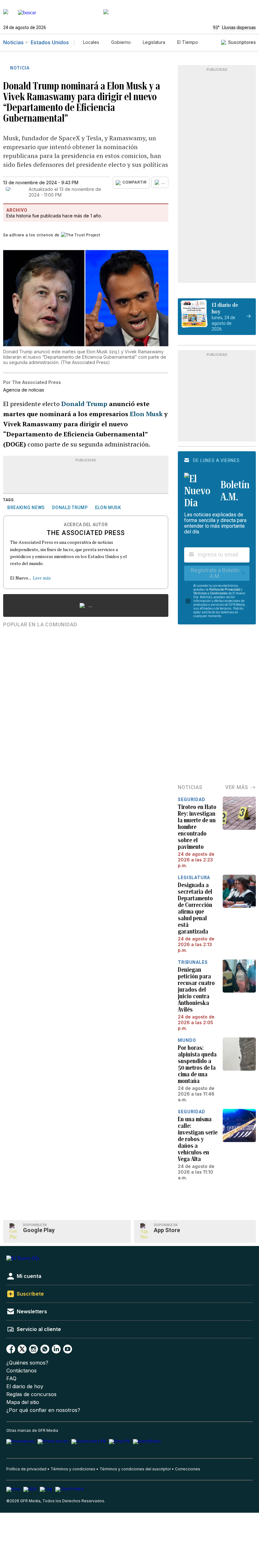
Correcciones (187, 1469)
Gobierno (121, 42)
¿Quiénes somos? (27, 1363)
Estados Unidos (50, 42)
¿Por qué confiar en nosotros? (43, 1410)
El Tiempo (187, 42)
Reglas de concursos (31, 1394)
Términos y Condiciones (210, 593)
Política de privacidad (26, 1469)
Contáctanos (21, 1371)
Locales (91, 42)
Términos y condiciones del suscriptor (135, 1469)
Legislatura (154, 42)
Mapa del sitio (22, 1402)
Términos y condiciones (73, 1469)
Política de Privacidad (224, 589)
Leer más (42, 578)
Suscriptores (242, 42)
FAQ (11, 1379)
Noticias (13, 42)
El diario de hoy (24, 1386)
